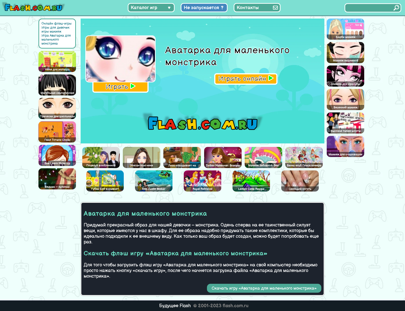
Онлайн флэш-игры (56, 24)
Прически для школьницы (57, 116)
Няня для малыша (57, 69)
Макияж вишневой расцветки (345, 61)
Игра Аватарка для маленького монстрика (56, 40)
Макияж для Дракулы (345, 84)
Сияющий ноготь (300, 189)
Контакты (248, 8)
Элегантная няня (141, 165)
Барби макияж (345, 37)
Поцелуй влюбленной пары (101, 166)
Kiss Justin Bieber (153, 189)
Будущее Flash (175, 306)
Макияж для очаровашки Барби (345, 155)
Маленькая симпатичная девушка (57, 93)
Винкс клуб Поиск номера (304, 165)
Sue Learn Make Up (57, 163)
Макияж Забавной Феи (263, 165)
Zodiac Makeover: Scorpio (223, 165)
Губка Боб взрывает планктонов (105, 189)
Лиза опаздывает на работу (182, 166)
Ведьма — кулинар (57, 187)
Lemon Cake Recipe (251, 189)
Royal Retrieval (202, 189)
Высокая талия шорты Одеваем (345, 131)
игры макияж (51, 32)
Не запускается (201, 8)
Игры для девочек (55, 28)
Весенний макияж (345, 107)
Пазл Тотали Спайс (57, 140)
